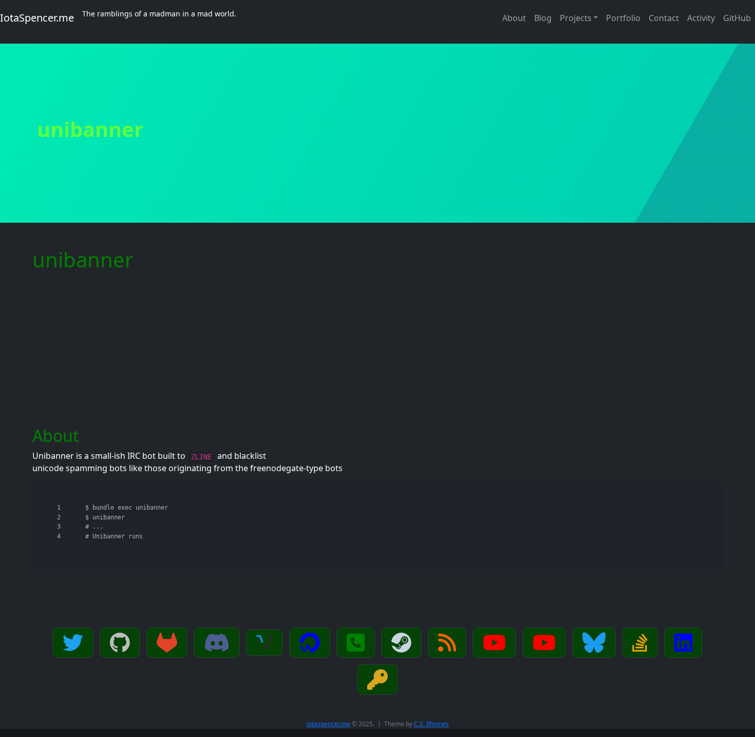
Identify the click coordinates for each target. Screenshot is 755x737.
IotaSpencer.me (37, 18)
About (514, 18)
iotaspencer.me (328, 724)
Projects (576, 18)
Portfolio (623, 18)
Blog (543, 18)
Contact (664, 18)
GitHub (737, 18)
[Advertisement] (377, 349)
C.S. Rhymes (431, 724)
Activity (701, 18)
